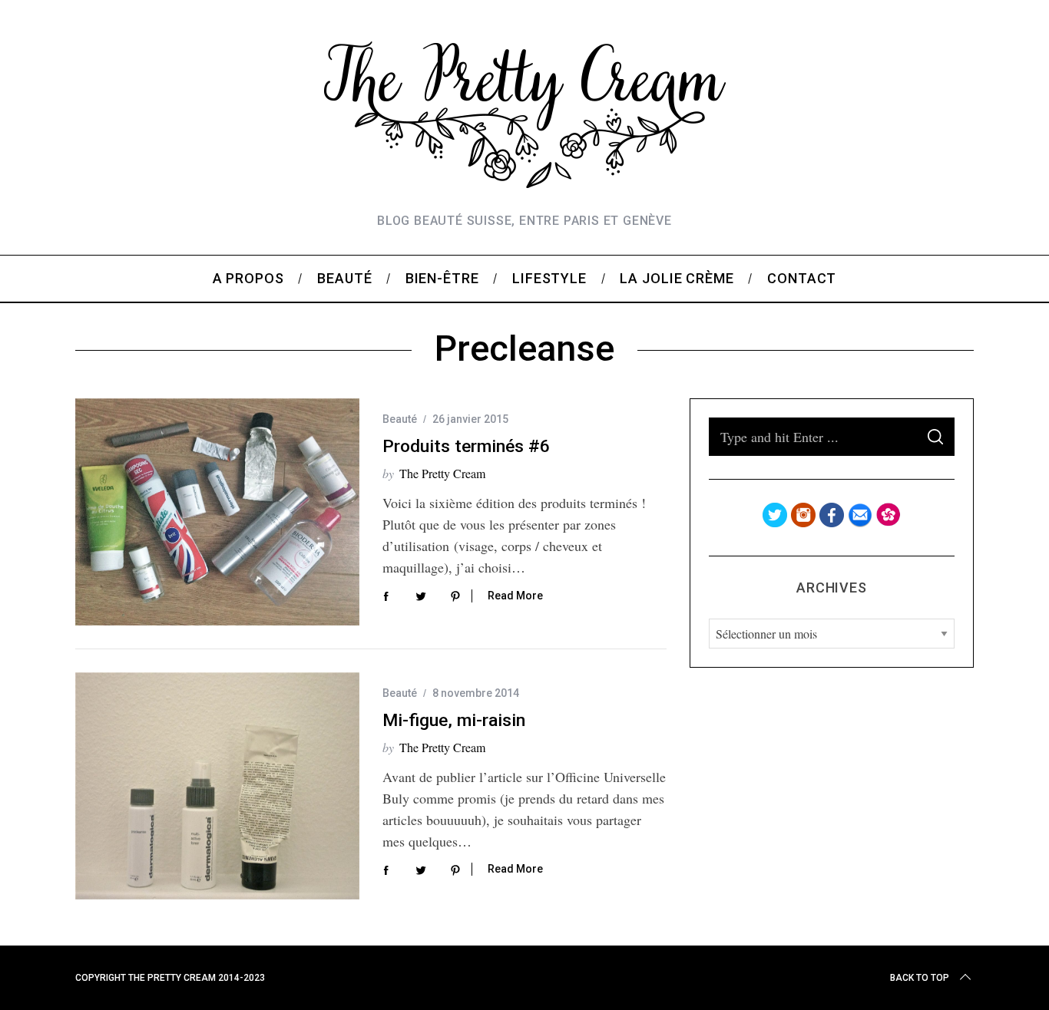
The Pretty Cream (442, 473)
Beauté (399, 419)
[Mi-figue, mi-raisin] (217, 785)
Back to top (919, 977)
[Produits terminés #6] (217, 511)
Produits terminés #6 (466, 446)
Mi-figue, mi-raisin (453, 720)
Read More (515, 595)
